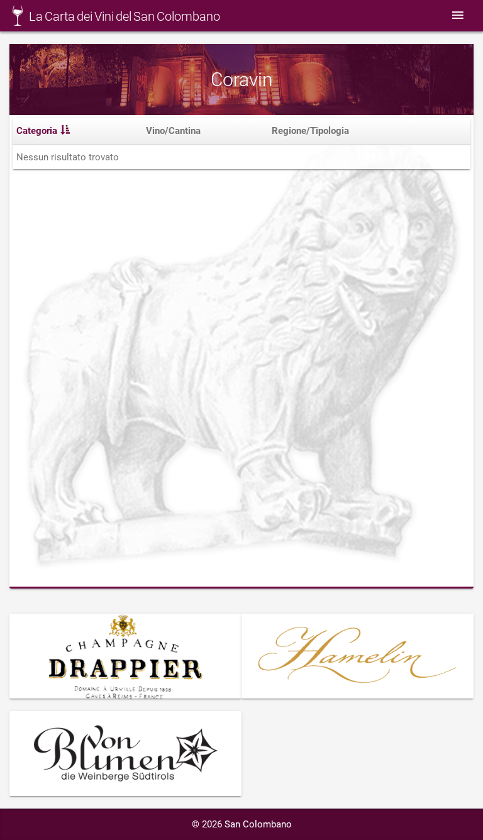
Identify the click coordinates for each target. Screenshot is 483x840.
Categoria (36, 130)
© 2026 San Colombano (242, 824)
